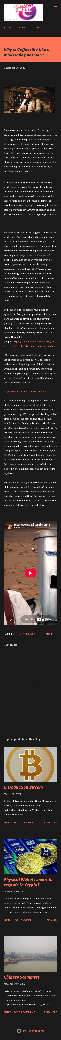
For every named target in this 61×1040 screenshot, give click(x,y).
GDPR (22, 27)
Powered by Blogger (32, 1030)
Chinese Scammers (22, 977)
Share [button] (49, 634)
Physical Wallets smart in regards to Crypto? (28, 882)
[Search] (47, 6)
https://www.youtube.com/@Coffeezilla (26, 391)
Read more (50, 822)
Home (7, 27)
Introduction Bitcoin (23, 787)
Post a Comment (24, 822)
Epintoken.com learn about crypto (20, 9)
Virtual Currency (24, 634)
